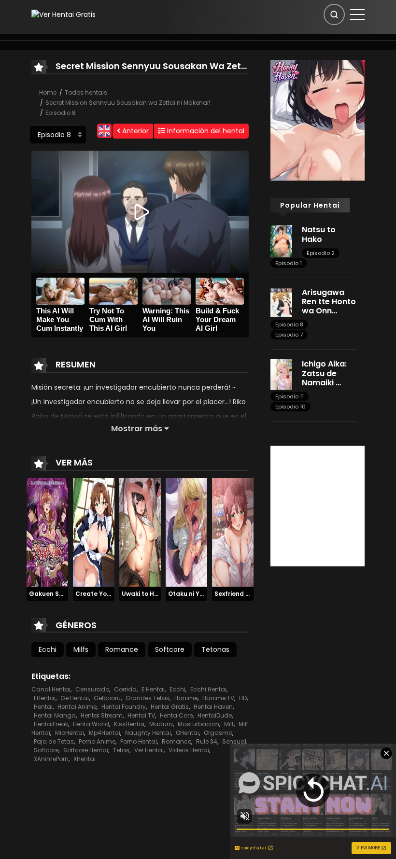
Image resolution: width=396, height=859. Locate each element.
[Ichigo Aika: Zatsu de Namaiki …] (281, 374)
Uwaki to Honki (144, 594)
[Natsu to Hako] (281, 240)
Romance (121, 649)
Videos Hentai (189, 750)
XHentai (84, 759)
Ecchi (48, 649)
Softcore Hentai (85, 750)
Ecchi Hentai (208, 689)
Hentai (43, 707)
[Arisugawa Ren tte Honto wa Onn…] (281, 302)
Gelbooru (107, 698)
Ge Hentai (74, 698)
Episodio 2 (321, 253)
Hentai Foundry (123, 707)
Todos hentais (86, 92)
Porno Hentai (138, 741)
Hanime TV (218, 698)
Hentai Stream (102, 715)
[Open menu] (357, 14)
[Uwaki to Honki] (140, 531)
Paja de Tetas (54, 741)
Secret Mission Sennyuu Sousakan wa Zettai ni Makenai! (127, 103)
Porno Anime (97, 741)
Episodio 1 (288, 263)
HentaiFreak (51, 724)
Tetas (121, 750)
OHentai (187, 733)
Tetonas (215, 649)
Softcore (169, 649)
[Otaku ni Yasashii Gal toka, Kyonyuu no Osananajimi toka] (186, 531)
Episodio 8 (60, 113)
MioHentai (69, 733)
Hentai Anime (77, 707)
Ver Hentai (149, 750)
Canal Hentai (51, 689)
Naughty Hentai (148, 733)
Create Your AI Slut (105, 594)
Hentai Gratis (170, 707)
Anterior (134, 131)
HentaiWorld (91, 724)
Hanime (186, 698)
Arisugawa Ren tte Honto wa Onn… (329, 301)
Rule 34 (206, 741)
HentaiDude (215, 715)
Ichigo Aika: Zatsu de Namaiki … (324, 373)
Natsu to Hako (319, 234)
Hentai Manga (55, 715)
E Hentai (153, 689)
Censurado (92, 689)
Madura (161, 724)
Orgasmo (218, 733)
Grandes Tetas (148, 698)
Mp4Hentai (104, 733)
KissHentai (129, 724)
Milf (229, 724)
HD (243, 698)
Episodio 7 (289, 334)
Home (48, 92)
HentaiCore (176, 715)
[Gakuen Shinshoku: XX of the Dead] (47, 531)
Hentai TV (141, 715)
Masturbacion (198, 724)
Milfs (80, 649)
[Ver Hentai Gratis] (63, 14)
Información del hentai (204, 131)
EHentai (45, 698)
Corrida (125, 689)
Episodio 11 (289, 396)
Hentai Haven (213, 707)
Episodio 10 (290, 406)
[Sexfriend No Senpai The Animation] (233, 531)
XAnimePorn (51, 759)
